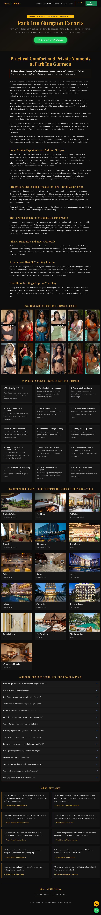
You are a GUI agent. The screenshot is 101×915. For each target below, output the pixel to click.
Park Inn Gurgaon (42, 894)
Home (38, 3)
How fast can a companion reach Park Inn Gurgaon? (22, 697)
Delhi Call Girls (60, 894)
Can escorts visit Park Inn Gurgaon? (16, 690)
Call (80, 2)
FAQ (71, 3)
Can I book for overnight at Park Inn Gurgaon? (20, 771)
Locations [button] (47, 3)
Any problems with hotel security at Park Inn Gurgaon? (23, 764)
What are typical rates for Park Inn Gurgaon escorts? (22, 737)
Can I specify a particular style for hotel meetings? (21, 751)
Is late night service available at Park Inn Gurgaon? (21, 710)
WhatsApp (91, 4)
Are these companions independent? (16, 757)
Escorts (12, 3)
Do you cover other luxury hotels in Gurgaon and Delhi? (23, 744)
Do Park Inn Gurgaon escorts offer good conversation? (23, 717)
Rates (57, 3)
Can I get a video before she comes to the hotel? (20, 724)
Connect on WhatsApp (51, 40)
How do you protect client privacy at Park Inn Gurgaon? (23, 731)
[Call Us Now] (96, 904)
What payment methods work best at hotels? (19, 778)
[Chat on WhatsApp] (96, 910)
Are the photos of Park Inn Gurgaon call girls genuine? (23, 704)
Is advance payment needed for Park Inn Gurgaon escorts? (24, 684)
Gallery (64, 3)
